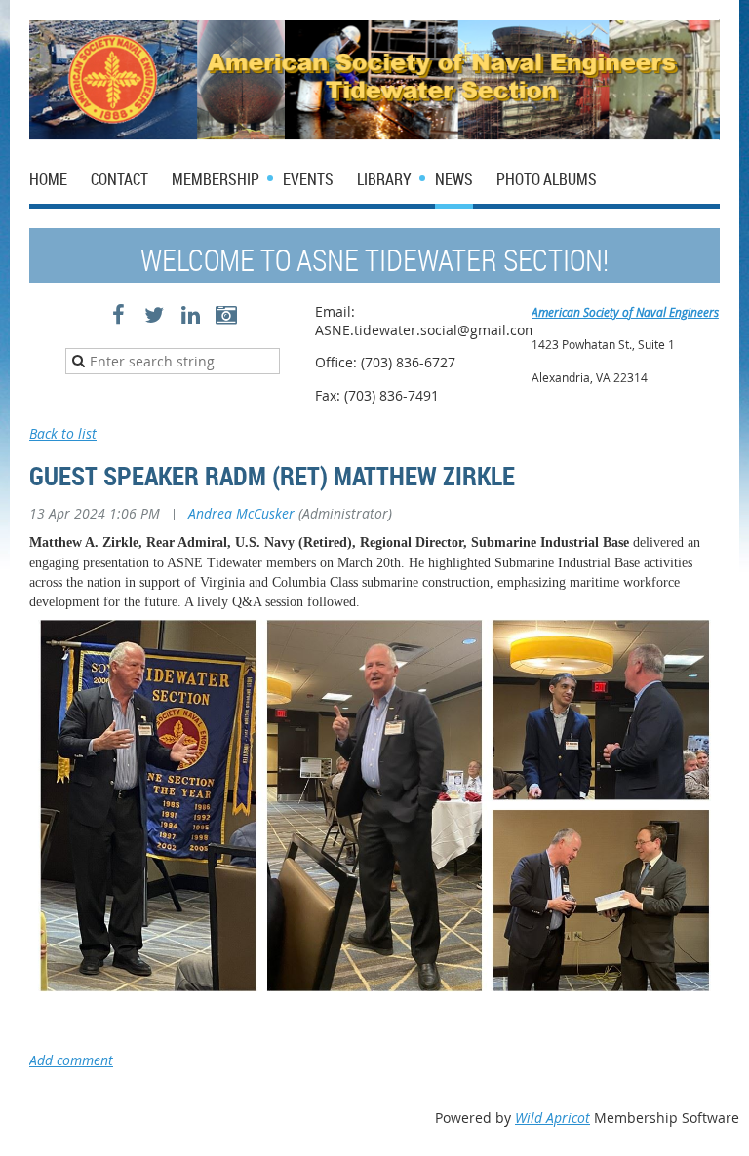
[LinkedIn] (190, 315)
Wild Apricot (552, 1117)
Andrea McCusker (241, 513)
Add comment (71, 1060)
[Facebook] (118, 315)
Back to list (63, 433)
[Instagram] (227, 315)
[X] (154, 315)
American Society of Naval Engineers (625, 312)
